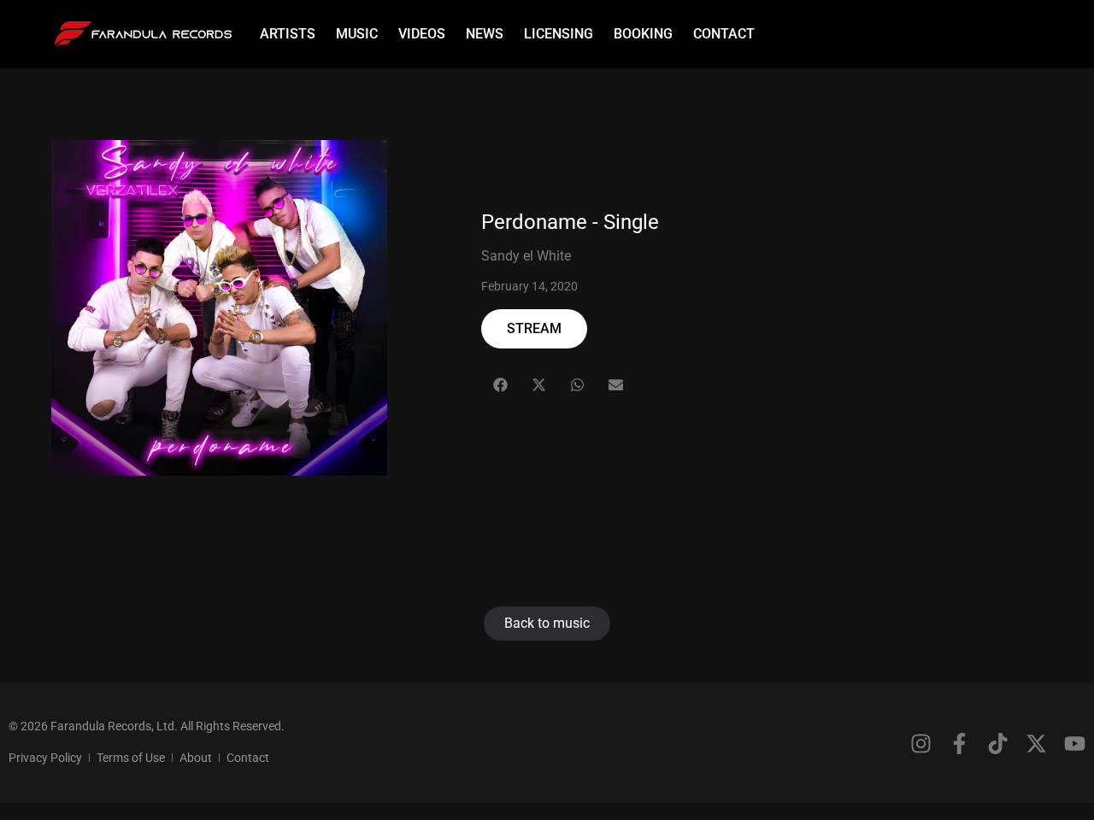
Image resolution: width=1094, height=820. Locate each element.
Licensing (558, 34)
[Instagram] (921, 743)
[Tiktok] (998, 743)
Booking (643, 34)
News (484, 34)
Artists (287, 34)
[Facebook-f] (959, 743)
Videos (421, 34)
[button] (500, 385)
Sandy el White (526, 256)
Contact (724, 34)
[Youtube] (1074, 743)
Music (357, 34)
